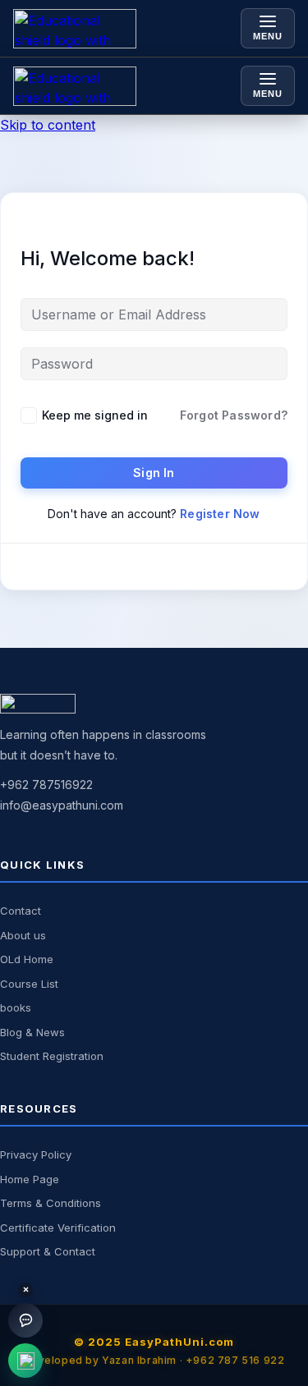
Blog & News (32, 1032)
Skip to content (47, 125)
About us (23, 935)
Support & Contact (47, 1251)
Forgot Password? (233, 415)
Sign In (153, 473)
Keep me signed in (95, 415)
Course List (29, 983)
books (15, 1007)
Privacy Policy (35, 1154)
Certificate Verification (58, 1227)
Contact (20, 910)
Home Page (29, 1179)
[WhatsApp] (25, 1360)
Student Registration (51, 1055)
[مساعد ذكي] (25, 1320)
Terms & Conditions (50, 1202)
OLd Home (26, 959)
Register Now (220, 514)
